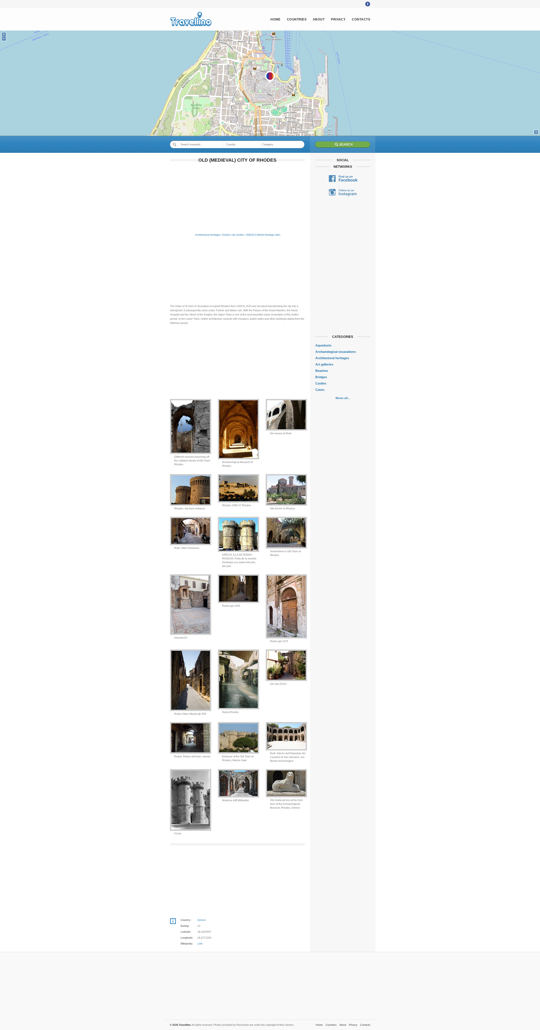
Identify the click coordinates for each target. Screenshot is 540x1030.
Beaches (321, 370)
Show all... (342, 398)
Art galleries (324, 364)
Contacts (361, 19)
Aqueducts (323, 345)
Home (275, 19)
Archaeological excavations (335, 351)
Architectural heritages (208, 234)
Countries (296, 19)
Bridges (321, 377)
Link (199, 943)
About (319, 19)
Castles (320, 383)
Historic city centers (233, 234)
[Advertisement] (237, 197)
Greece (201, 920)
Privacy (338, 19)
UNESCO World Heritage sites (263, 234)
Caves (319, 389)
